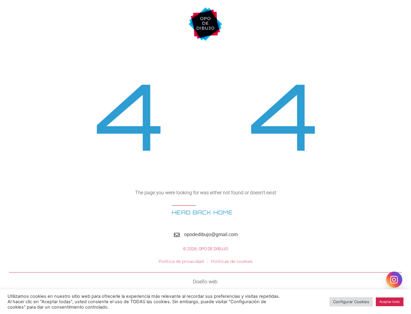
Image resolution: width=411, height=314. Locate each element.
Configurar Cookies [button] (351, 301)
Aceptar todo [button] (389, 302)
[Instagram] (394, 280)
